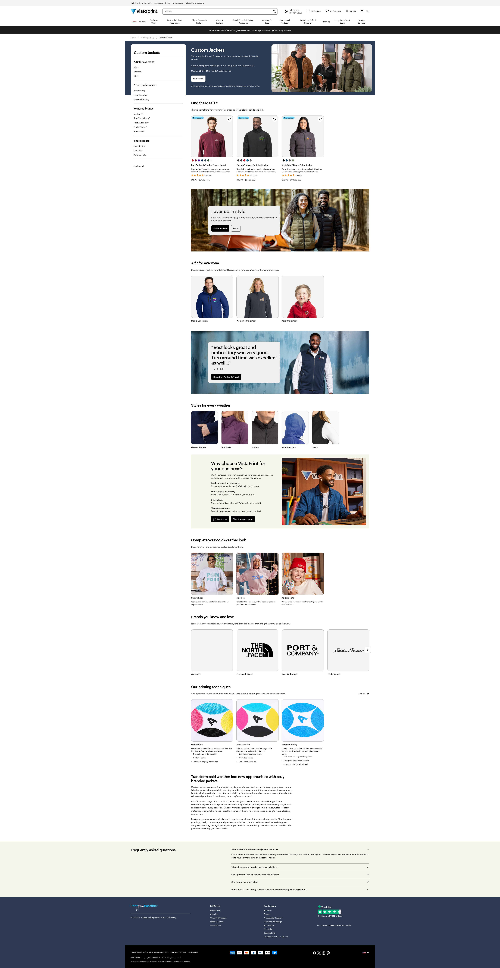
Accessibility (215, 925)
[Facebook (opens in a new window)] (314, 953)
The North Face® (142, 118)
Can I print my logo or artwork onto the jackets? (255, 874)
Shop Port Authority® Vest (226, 377)
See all (362, 693)
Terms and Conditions (178, 952)
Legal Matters (193, 952)
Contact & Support (218, 918)
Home (133, 38)
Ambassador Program (273, 918)
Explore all (139, 166)
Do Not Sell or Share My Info (276, 937)
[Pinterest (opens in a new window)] (328, 953)
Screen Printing (141, 99)
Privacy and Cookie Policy (158, 952)
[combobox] (218, 11)
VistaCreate (178, 3)
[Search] (274, 11)
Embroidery (139, 90)
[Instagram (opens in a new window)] (323, 953)
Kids (136, 76)
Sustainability (270, 933)
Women (137, 71)
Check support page (243, 519)
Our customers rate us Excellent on (334, 925)
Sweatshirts (139, 146)
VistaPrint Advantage (195, 3)
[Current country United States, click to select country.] (365, 952)
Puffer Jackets (220, 228)
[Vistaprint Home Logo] (144, 11)
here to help (149, 917)
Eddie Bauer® (140, 127)
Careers (267, 914)
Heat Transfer (140, 95)
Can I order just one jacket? (244, 882)
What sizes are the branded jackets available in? (254, 867)
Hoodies (138, 150)
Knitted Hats (140, 155)
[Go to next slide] (368, 650)
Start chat (222, 519)
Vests (235, 228)
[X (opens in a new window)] (319, 953)
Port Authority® (141, 122)
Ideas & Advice (216, 921)
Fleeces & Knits (198, 447)
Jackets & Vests (166, 38)
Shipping (214, 914)
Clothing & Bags (147, 38)
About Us (268, 910)
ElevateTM (139, 131)
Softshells (226, 447)
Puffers (255, 447)
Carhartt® (138, 114)
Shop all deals (285, 30)
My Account (215, 910)
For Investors (269, 925)
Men (136, 67)
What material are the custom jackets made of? (254, 849)
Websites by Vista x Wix (141, 3)
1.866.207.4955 (136, 952)
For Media (268, 929)
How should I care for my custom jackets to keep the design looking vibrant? (269, 889)
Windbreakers (289, 447)
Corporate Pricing (162, 3)
